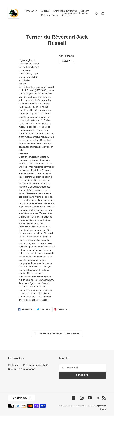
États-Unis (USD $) (21, 398)
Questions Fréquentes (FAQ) (22, 369)
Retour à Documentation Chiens (59, 334)
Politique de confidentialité (35, 365)
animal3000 (70, 406)
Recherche (13, 365)
